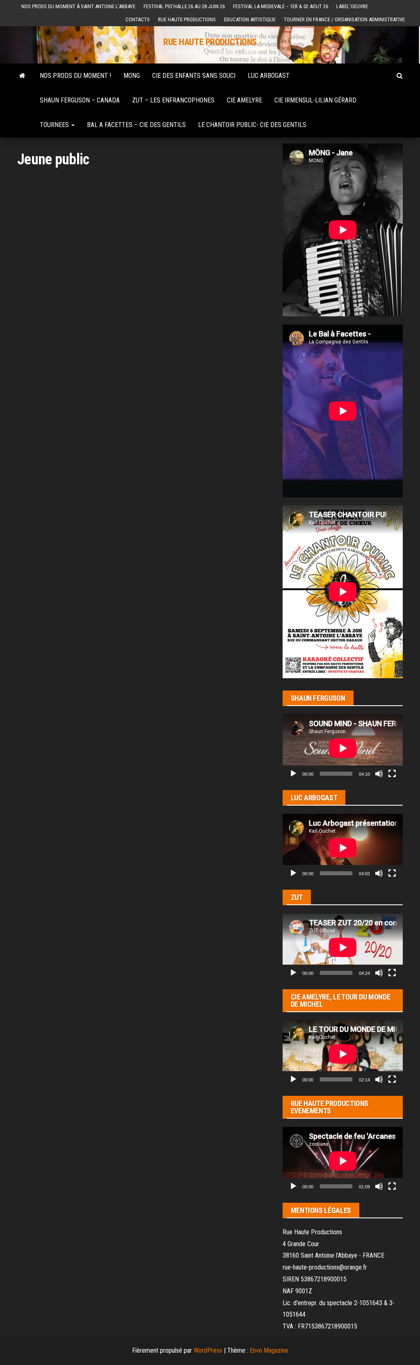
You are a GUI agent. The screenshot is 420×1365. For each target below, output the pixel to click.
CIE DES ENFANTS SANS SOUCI (193, 75)
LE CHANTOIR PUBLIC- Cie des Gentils (252, 125)
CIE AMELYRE (244, 100)
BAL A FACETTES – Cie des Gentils (136, 125)
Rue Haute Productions (187, 19)
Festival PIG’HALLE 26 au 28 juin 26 (184, 6)
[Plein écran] (392, 774)
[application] (343, 748)
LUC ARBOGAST (269, 75)
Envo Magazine (269, 1350)
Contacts (138, 19)
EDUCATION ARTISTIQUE (250, 19)
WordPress (208, 1350)
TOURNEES (55, 125)
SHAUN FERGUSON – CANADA (80, 100)
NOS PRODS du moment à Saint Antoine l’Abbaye (78, 6)
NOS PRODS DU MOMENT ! (75, 75)
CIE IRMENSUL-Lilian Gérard (315, 100)
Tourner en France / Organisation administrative (344, 19)
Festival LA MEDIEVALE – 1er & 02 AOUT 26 (280, 6)
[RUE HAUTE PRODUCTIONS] (22, 76)
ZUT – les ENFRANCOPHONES (173, 100)
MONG (131, 75)
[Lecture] (293, 774)
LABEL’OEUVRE (352, 6)
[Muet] (379, 774)
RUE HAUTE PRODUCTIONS (210, 42)
